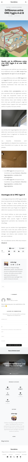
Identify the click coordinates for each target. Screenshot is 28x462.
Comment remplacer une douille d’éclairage (14, 364)
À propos (17, 454)
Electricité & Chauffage (16, 7)
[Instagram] (10, 457)
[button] (10, 373)
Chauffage (8, 7)
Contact (11, 454)
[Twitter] (14, 457)
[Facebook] (7, 457)
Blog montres (5, 441)
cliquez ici (4, 243)
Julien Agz (13, 262)
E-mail (3, 336)
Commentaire (4, 319)
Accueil (4, 454)
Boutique (24, 454)
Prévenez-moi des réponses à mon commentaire (11, 329)
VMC (3, 286)
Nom (2, 331)
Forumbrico (14, 2)
